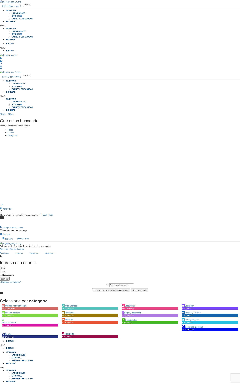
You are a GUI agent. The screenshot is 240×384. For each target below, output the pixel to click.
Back (16, 139)
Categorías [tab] (12, 135)
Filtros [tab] (10, 129)
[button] (120, 25)
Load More (7, 201)
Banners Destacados (22, 18)
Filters (3, 114)
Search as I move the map (14, 230)
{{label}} (22, 177)
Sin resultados (140, 290)
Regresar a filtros (12, 186)
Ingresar (10, 21)
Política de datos (17, 248)
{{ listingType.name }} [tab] (11, 6)
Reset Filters (47, 214)
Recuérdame (8, 274)
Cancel (20, 227)
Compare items (9, 227)
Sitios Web (17, 16)
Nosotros (4, 248)
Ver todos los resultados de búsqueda (112, 290)
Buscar (8, 139)
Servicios (11, 10)
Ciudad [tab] (11, 132)
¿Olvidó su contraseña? (10, 282)
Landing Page (18, 13)
